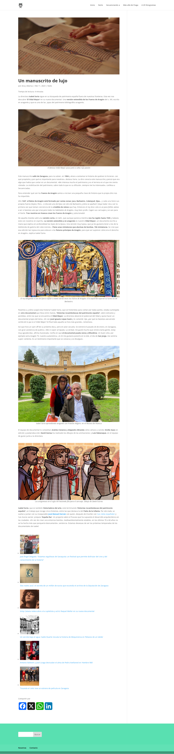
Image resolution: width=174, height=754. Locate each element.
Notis (100, 5)
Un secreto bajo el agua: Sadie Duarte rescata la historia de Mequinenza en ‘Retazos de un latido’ (61, 637)
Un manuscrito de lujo (42, 81)
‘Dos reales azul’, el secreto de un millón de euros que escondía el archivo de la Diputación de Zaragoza (64, 585)
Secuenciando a (113, 5)
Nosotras (22, 748)
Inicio (92, 5)
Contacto (34, 748)
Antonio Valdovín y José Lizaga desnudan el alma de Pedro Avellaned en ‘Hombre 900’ (56, 662)
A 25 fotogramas (149, 5)
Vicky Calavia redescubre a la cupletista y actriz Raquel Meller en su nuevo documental (57, 611)
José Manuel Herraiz (57, 514)
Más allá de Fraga (130, 5)
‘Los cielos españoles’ (106, 514)
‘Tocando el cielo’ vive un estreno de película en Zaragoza (44, 688)
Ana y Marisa (27, 86)
